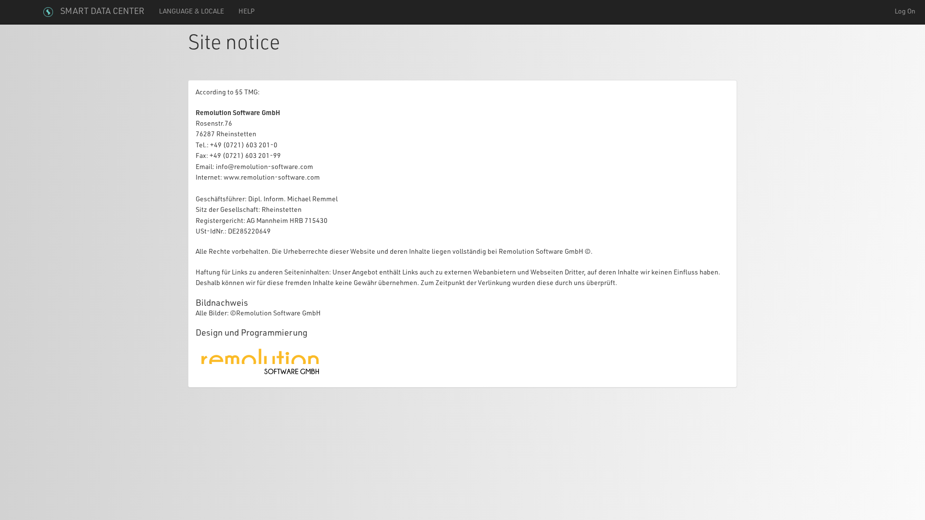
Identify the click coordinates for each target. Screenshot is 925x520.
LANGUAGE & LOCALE (191, 12)
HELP (246, 12)
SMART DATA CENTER (102, 12)
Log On (905, 12)
